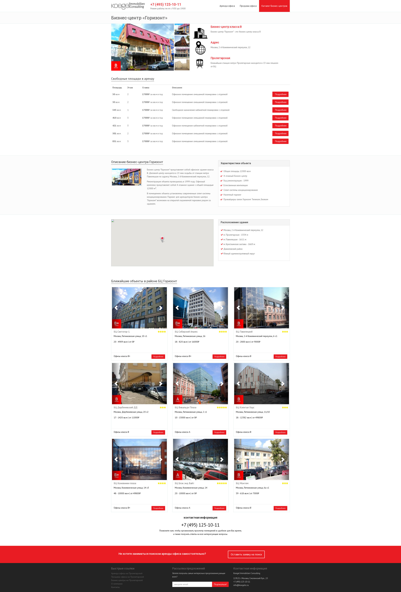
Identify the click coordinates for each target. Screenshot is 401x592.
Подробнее (280, 94)
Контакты (115, 587)
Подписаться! (220, 584)
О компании (116, 583)
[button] (116, 307)
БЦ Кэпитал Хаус (245, 407)
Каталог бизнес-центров (274, 5)
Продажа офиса (248, 5)
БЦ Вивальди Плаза (185, 407)
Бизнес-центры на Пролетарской (127, 580)
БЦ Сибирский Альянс (186, 331)
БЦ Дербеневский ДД (125, 407)
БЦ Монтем (242, 483)
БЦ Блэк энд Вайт (184, 483)
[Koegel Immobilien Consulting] (128, 6)
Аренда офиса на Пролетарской (126, 573)
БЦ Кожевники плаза (125, 483)
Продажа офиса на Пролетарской (127, 576)
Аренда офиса (227, 5)
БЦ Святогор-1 (122, 331)
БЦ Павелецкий (244, 331)
